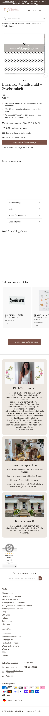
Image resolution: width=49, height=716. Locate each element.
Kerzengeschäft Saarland (12, 609)
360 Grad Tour (8, 615)
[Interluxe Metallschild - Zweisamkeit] (24, 173)
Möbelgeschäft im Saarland (13, 602)
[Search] (4, 18)
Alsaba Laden (7, 593)
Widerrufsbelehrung (10, 646)
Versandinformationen (11, 637)
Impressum (6, 633)
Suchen (5, 655)
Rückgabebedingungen (12, 643)
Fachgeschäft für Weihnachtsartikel (17, 605)
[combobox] (24, 18)
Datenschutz (7, 640)
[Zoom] (45, 74)
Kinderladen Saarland (11, 599)
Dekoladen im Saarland (11, 596)
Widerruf (5, 649)
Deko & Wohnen (18, 24)
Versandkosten (20, 137)
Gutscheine (7, 621)
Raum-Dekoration (32, 24)
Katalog (5, 618)
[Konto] (34, 9)
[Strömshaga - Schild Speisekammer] (17, 306)
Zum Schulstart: (8, 2)
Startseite (6, 24)
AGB (4, 652)
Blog (4, 612)
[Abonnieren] (40, 578)
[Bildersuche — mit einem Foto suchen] (44, 18)
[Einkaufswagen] (40, 9)
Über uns (6, 624)
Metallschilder (7, 26)
